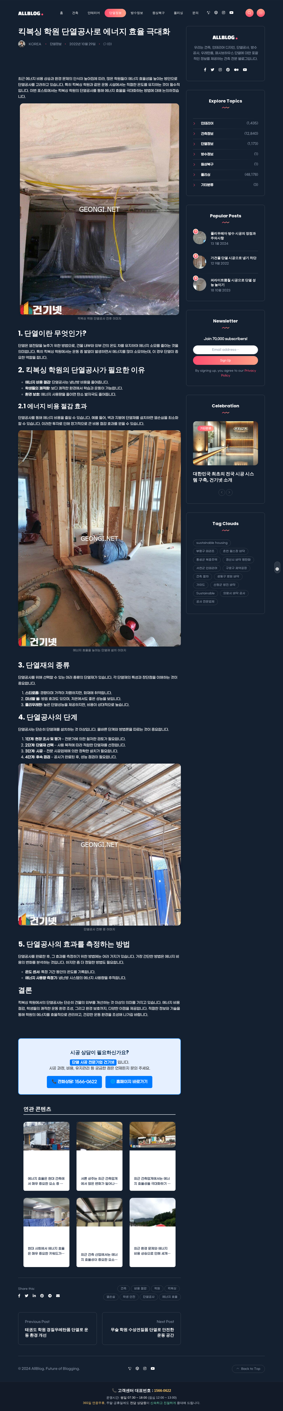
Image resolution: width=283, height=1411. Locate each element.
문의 (195, 13)
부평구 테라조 (205, 551)
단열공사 (149, 1297)
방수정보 (137, 13)
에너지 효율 (170, 1297)
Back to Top (250, 1368)
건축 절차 (202, 576)
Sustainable (205, 593)
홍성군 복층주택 (206, 559)
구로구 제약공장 (236, 568)
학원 (157, 1288)
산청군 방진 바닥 (224, 585)
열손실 (111, 1297)
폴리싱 (178, 13)
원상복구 (158, 13)
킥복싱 (172, 1288)
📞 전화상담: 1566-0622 (74, 1081)
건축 (75, 13)
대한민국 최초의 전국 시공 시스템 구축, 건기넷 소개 (223, 477)
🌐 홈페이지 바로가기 (128, 1081)
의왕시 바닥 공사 (234, 593)
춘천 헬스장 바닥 (234, 551)
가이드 (200, 585)
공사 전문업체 (205, 601)
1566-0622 (162, 1390)
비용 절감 (140, 1288)
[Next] (229, 492)
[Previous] (221, 492)
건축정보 (207, 134)
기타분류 (207, 185)
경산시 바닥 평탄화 (238, 559)
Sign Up (225, 360)
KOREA (35, 44)
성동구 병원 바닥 (228, 576)
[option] (225, 453)
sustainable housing (212, 542)
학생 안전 (129, 1297)
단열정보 (115, 13)
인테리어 (94, 13)
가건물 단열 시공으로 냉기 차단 (233, 257)
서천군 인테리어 (206, 568)
